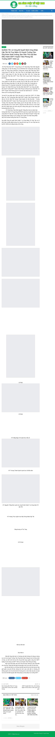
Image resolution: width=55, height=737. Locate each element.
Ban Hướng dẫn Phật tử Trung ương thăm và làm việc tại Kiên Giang (9, 687)
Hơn (42, 10)
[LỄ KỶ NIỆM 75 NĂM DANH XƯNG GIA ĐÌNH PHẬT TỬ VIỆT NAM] (46, 89)
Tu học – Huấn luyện (32, 10)
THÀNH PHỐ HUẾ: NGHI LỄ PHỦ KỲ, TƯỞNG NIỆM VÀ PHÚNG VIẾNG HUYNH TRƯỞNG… (48, 80)
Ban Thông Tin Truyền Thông (43, 733)
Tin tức (21, 10)
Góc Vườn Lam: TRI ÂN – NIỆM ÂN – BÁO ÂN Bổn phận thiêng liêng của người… (48, 52)
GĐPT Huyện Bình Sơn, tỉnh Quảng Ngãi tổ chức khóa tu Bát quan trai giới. (31, 687)
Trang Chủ (14, 10)
